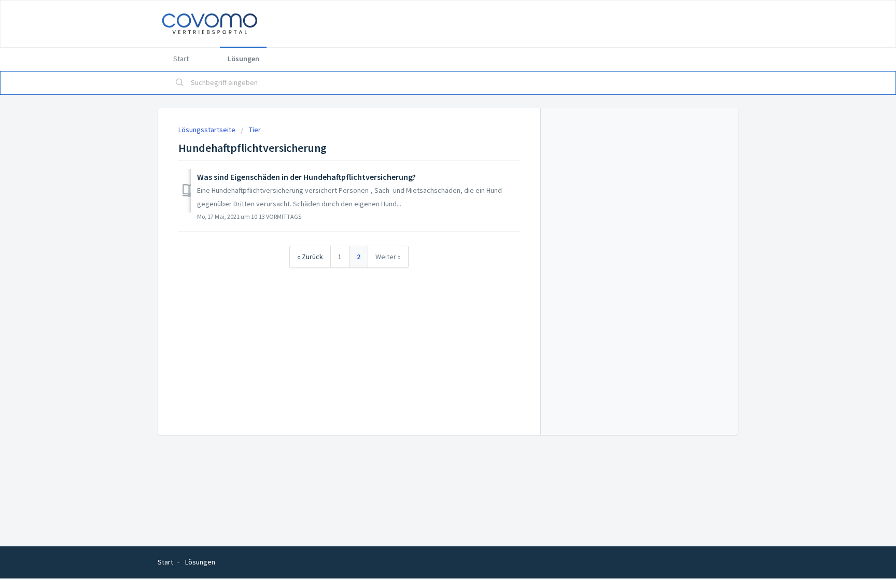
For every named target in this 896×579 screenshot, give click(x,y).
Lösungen (243, 58)
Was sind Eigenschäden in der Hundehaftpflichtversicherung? (306, 177)
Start (181, 58)
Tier (255, 129)
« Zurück (310, 256)
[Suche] (180, 83)
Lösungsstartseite (207, 129)
